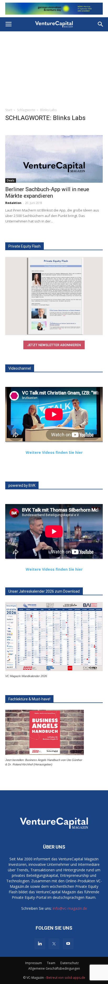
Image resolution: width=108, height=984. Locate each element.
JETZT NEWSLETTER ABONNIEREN (54, 345)
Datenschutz (69, 963)
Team (51, 963)
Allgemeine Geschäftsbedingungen (54, 968)
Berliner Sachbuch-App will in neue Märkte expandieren (47, 192)
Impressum (33, 963)
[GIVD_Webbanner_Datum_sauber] (54, 9)
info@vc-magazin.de (70, 908)
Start (8, 110)
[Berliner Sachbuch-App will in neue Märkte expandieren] (54, 159)
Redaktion (13, 203)
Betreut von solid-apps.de (65, 977)
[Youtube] (68, 944)
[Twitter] (54, 944)
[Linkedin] (40, 944)
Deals (10, 180)
